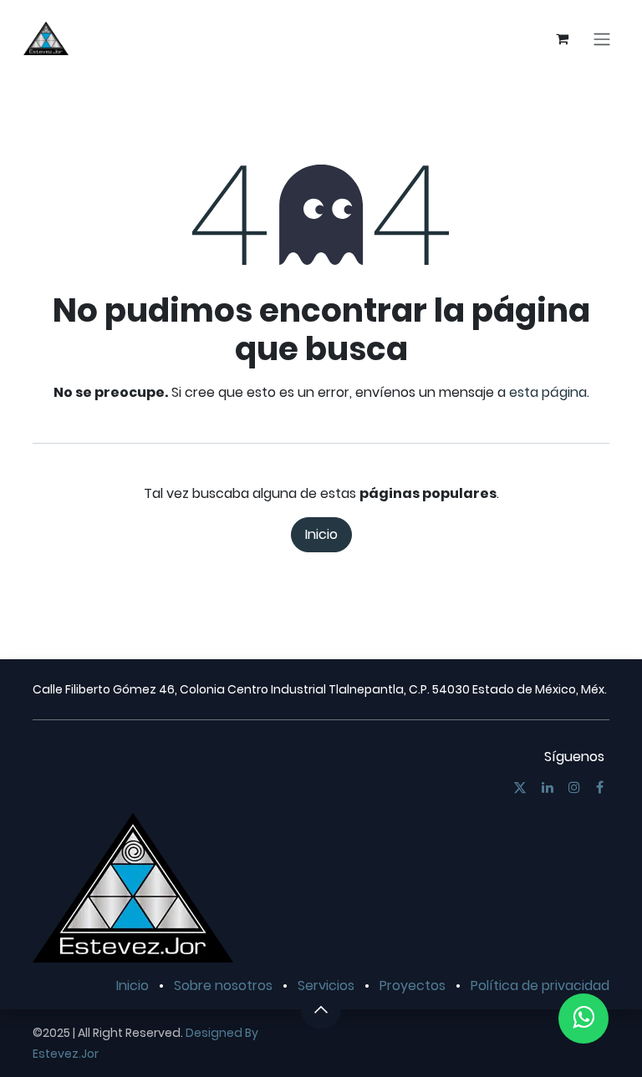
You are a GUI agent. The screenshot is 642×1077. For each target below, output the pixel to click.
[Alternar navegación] (602, 39)
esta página (548, 392)
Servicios (326, 985)
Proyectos (413, 985)
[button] (321, 1009)
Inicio (321, 534)
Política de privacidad (540, 985)
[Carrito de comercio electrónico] (561, 38)
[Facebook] (600, 787)
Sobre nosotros (223, 985)
